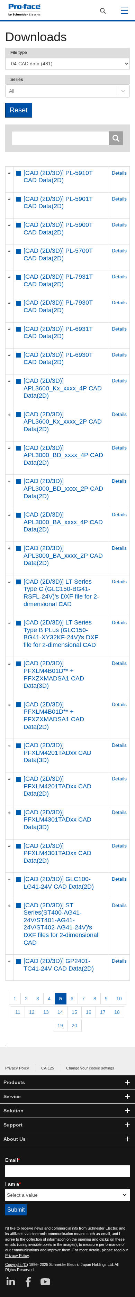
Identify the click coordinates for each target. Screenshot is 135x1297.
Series (16, 79)
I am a (13, 1184)
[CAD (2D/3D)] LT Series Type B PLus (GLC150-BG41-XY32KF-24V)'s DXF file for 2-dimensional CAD (61, 633)
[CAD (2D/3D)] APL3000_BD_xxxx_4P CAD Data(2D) (63, 455)
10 (119, 998)
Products (14, 1082)
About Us (14, 1139)
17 (103, 1012)
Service (12, 1096)
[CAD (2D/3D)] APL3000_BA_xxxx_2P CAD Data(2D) (63, 555)
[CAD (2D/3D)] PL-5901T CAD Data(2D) (58, 202)
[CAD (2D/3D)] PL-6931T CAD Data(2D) (58, 332)
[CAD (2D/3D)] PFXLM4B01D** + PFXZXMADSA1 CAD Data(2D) (54, 715)
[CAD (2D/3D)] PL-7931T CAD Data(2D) (58, 280)
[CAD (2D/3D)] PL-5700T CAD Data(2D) (58, 254)
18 (117, 1012)
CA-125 (47, 1068)
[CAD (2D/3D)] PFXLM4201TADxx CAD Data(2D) (57, 786)
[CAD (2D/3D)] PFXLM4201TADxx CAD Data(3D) (57, 752)
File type (18, 52)
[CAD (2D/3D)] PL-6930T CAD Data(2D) (58, 358)
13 (46, 1012)
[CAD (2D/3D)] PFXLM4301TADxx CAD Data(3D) (57, 820)
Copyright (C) (16, 1264)
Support (12, 1125)
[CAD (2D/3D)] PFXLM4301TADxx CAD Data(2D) (57, 853)
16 (88, 1012)
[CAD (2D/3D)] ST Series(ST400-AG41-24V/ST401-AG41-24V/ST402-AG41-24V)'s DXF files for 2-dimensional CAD (61, 924)
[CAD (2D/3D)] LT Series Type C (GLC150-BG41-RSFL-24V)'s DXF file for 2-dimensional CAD (61, 593)
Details (119, 173)
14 (60, 1012)
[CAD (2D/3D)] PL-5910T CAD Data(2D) (58, 176)
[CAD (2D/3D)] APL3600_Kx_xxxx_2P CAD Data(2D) (63, 422)
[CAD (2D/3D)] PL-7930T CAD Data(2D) (58, 306)
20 (74, 1025)
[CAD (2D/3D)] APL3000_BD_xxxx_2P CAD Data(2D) (63, 488)
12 (32, 1012)
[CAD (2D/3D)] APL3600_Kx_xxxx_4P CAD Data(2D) (63, 388)
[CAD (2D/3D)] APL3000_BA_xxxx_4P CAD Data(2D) (63, 522)
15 (74, 1012)
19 (60, 1025)
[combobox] (9, 90)
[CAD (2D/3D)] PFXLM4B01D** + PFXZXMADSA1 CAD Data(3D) (54, 674)
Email (12, 1160)
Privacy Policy (17, 1068)
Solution (13, 1110)
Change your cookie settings (90, 1068)
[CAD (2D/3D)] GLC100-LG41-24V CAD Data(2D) (59, 883)
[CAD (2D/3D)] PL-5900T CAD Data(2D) (58, 228)
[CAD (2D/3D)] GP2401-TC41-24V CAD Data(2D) (59, 964)
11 (17, 1012)
